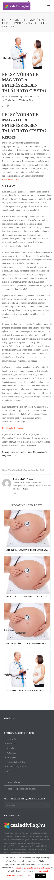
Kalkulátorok (14, 782)
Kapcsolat (10, 748)
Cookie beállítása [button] (24, 875)
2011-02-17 (34, 97)
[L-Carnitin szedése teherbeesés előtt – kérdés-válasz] (27, 668)
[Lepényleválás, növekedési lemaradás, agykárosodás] (27, 528)
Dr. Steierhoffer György (14, 97)
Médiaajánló (11, 757)
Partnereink (11, 753)
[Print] (9, 106)
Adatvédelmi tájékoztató (16, 767)
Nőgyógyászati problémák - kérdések (19, 100)
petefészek (40, 470)
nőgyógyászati (29, 470)
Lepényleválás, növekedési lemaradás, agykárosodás (28, 550)
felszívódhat (12, 470)
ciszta (4, 470)
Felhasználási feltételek (16, 762)
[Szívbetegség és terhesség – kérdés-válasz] (27, 575)
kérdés (20, 470)
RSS (8, 771)
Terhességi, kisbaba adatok (21, 788)
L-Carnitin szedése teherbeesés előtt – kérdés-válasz (28, 690)
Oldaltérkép (11, 739)
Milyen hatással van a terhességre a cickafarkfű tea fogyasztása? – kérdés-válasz (28, 644)
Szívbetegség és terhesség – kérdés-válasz (28, 597)
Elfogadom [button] (40, 876)
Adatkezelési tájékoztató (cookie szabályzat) (31, 868)
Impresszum (11, 744)
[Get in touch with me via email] (15, 493)
